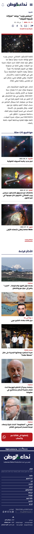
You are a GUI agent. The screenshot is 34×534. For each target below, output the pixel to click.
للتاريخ (31, 501)
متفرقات (15, 471)
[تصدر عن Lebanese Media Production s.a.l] (17, 456)
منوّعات (30, 495)
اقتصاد (31, 484)
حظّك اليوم (29, 498)
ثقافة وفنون (29, 490)
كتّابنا (31, 476)
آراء (32, 481)
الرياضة (30, 493)
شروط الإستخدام (29, 522)
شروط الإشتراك (19, 522)
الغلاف (31, 471)
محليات (22, 471)
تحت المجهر (29, 478)
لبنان (31, 469)
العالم (31, 487)
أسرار (19, 471)
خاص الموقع (4, 471)
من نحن (31, 520)
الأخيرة (31, 12)
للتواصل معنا (19, 525)
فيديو (31, 504)
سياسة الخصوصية (28, 525)
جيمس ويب (29, 240)
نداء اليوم (27, 471)
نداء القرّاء (10, 471)
